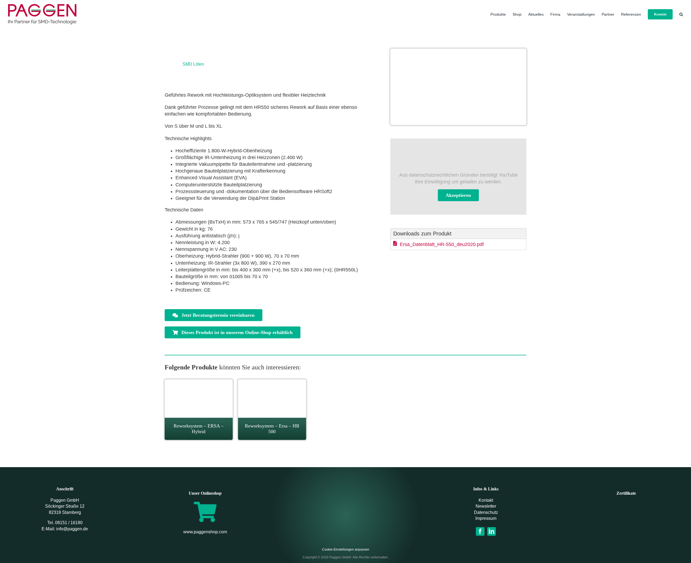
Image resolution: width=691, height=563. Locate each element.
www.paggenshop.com (205, 532)
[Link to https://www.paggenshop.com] (205, 512)
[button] (681, 14)
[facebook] (480, 531)
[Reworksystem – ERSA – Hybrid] (199, 382)
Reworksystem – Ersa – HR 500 (272, 428)
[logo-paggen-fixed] (345, 508)
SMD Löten (193, 64)
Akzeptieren (458, 195)
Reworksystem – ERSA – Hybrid (198, 428)
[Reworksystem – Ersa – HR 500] (272, 382)
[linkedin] (491, 531)
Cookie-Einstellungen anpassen (345, 549)
